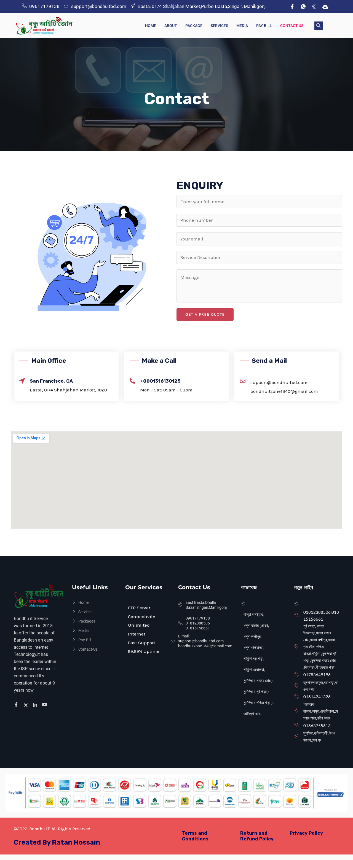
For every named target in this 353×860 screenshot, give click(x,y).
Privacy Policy (306, 833)
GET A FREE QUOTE (205, 314)
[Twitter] (26, 705)
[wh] (303, 6)
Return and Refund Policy (257, 836)
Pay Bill (264, 25)
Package (193, 25)
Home (150, 25)
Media (242, 25)
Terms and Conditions (195, 836)
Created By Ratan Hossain (57, 842)
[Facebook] (292, 6)
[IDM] (325, 6)
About (170, 25)
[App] (314, 6)
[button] (318, 25)
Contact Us (291, 25)
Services (219, 25)
